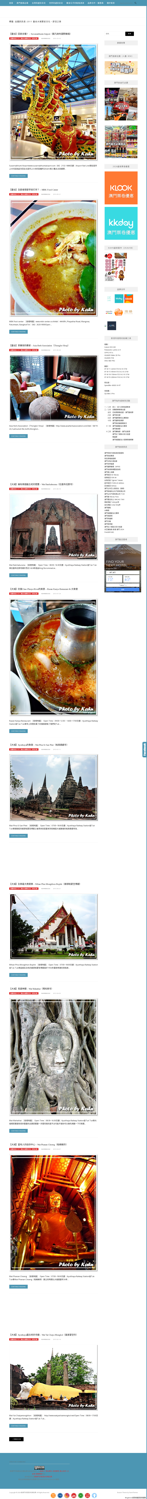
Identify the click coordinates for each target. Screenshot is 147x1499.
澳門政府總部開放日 (119, 423)
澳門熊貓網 (108, 518)
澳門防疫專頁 (109, 456)
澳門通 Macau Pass (111, 497)
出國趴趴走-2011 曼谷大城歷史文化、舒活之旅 (23, 38)
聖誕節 (114, 437)
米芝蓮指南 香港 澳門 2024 (114, 529)
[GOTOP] (94, 1495)
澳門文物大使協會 (110, 461)
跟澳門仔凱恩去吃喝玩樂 (43, 1476)
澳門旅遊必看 (22, 3)
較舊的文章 (17, 1439)
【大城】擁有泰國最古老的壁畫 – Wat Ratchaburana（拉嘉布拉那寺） (41, 484)
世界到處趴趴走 (56, 3)
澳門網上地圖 (109, 472)
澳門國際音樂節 (118, 420)
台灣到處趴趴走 (39, 3)
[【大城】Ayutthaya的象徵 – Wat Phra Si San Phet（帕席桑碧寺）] (53, 787)
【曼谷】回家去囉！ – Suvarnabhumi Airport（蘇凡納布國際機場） (40, 34)
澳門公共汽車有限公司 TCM (114, 494)
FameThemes (133, 1492)
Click (144, 749)
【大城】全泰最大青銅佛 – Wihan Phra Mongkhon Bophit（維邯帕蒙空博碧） (45, 884)
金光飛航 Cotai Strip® (112, 505)
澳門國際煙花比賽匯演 (120, 418)
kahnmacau (45, 38)
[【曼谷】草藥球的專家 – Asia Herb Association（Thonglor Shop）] (53, 388)
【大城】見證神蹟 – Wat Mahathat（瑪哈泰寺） (31, 989)
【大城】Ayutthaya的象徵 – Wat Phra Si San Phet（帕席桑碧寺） (39, 745)
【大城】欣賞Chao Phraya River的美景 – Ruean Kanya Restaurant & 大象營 (43, 589)
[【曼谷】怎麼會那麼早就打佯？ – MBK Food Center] (53, 258)
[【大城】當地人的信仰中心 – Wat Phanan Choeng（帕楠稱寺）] (53, 1213)
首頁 (11, 3)
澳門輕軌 (107, 507)
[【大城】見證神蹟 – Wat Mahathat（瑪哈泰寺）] (53, 1057)
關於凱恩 (111, 3)
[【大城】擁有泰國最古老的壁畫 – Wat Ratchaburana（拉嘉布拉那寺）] (53, 527)
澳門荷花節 (116, 415)
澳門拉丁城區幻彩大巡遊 (121, 434)
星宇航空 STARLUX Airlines (114, 483)
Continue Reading (18, 176)
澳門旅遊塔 (108, 516)
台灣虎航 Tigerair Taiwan (113, 480)
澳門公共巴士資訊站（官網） (114, 488)
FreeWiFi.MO (109, 532)
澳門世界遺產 (109, 464)
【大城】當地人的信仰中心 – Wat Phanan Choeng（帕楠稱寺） (38, 1144)
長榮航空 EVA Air (110, 477)
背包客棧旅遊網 (110, 458)
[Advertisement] (53, 463)
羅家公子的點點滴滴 (75, 3)
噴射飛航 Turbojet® (111, 502)
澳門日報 (107, 521)
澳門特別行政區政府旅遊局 (114, 453)
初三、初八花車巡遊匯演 (121, 407)
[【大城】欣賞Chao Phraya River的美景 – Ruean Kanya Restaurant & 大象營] (53, 657)
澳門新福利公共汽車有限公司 (114, 491)
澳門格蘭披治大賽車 (119, 426)
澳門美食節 (116, 429)
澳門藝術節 (129, 412)
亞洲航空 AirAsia (110, 486)
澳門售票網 (108, 524)
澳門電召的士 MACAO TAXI (114, 499)
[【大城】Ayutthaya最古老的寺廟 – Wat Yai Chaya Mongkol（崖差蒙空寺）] (53, 1377)
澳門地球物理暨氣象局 (112, 469)
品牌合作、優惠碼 (95, 3)
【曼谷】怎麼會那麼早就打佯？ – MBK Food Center (33, 190)
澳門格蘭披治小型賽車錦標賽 (122, 440)
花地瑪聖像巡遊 (118, 412)
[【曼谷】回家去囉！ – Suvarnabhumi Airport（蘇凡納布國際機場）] (53, 102)
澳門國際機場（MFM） (112, 466)
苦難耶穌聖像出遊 (118, 409)
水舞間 (106, 510)
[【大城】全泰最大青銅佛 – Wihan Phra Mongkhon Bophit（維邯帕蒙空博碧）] (53, 927)
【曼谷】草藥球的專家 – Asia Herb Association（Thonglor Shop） (39, 345)
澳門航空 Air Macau (111, 475)
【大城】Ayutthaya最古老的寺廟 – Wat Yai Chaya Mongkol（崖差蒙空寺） (43, 1335)
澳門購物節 (116, 431)
